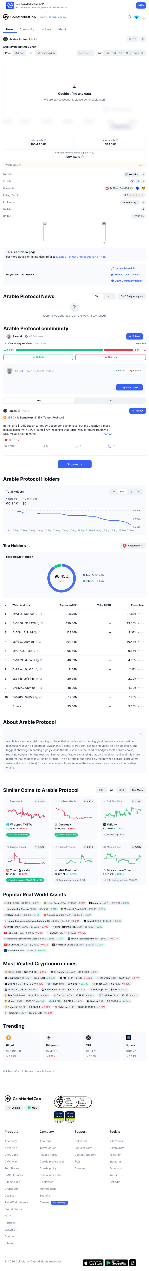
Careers (45, 1202)
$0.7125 (67, 1001)
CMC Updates (14, 1175)
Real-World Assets (16, 1202)
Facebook (115, 1168)
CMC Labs (11, 1154)
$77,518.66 (27, 971)
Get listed (80, 1141)
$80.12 (65, 989)
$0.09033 (22, 989)
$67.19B (52, 17)
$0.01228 (76, 971)
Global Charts (13, 1209)
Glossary (80, 1168)
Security (45, 1195)
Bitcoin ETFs (12, 1181)
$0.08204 (29, 1006)
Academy (11, 1141)
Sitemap (10, 1243)
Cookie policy (48, 1168)
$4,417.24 (28, 995)
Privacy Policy (48, 1154)
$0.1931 (75, 995)
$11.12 (120, 995)
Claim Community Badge (129, 280)
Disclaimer (46, 1181)
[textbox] (62, 375)
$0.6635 (69, 983)
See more (140, 343)
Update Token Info (125, 268)
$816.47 (113, 983)
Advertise (11, 1147)
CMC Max (11, 1161)
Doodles (10, 1236)
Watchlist (10, 1229)
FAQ (77, 1161)
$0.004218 (30, 1012)
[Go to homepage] (19, 17)
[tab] (32, 53)
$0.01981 (31, 977)
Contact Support (85, 1154)
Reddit (113, 1175)
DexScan (10, 1195)
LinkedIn (114, 1181)
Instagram (115, 1161)
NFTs (8, 1216)
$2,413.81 (119, 977)
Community (116, 1147)
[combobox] (85, 53)
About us (45, 1141)
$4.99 (110, 989)
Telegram (115, 1154)
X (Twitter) (116, 1141)
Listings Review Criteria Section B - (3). (81, 256)
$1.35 (77, 977)
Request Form (83, 1147)
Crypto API (12, 1188)
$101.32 (25, 983)
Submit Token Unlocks (127, 274)
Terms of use (48, 1147)
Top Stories (12, 1168)
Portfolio (10, 1222)
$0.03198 (110, 1001)
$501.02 (26, 1001)
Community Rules (51, 1175)
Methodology (48, 1188)
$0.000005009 (81, 1006)
